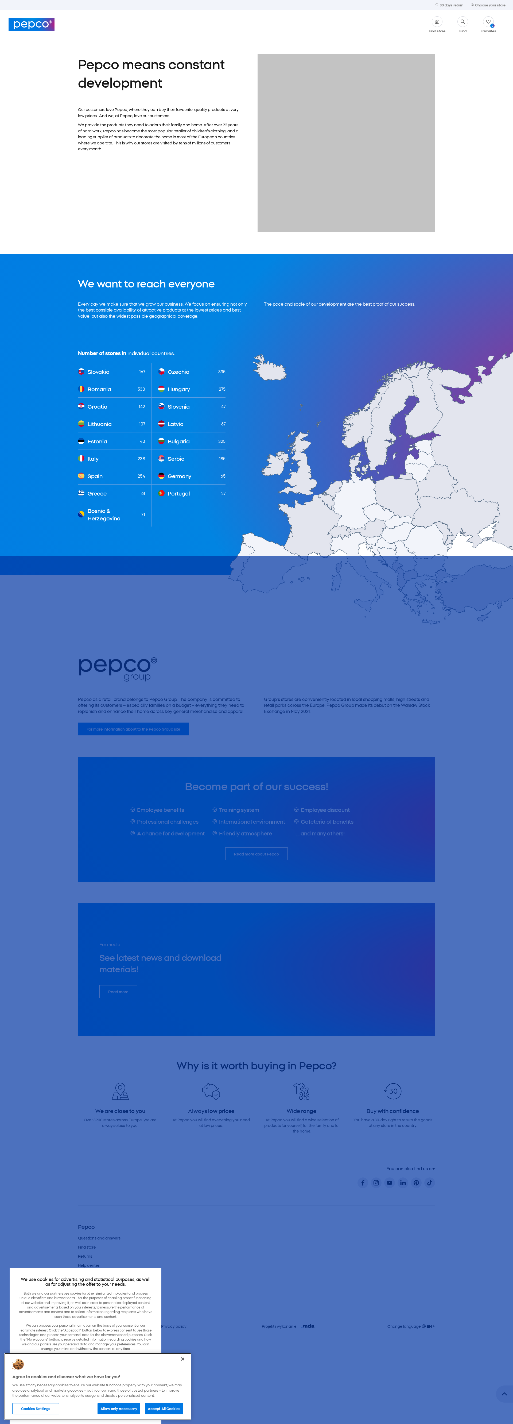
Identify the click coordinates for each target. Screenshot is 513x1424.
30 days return (451, 4)
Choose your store (490, 4)
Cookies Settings (35, 1408)
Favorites (488, 28)
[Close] (183, 1359)
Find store (437, 30)
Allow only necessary (118, 1408)
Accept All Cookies (164, 1408)
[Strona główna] (32, 24)
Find (463, 30)
